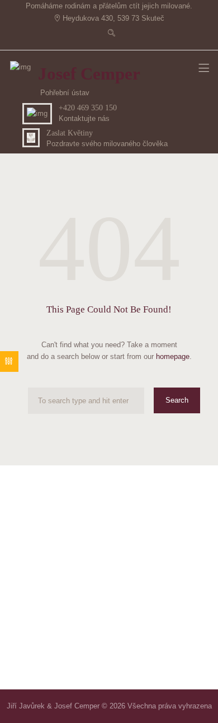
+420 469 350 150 (88, 107)
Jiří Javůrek (26, 706)
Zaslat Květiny (69, 132)
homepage (172, 356)
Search (176, 400)
